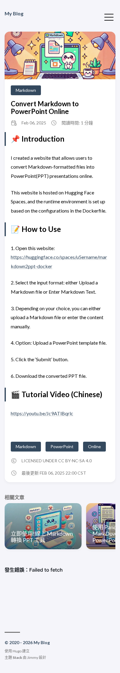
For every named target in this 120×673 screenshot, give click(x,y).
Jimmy (32, 657)
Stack (17, 657)
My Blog (14, 13)
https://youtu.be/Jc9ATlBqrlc (42, 413)
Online (94, 446)
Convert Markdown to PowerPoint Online (45, 107)
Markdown (26, 90)
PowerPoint (62, 446)
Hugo (17, 651)
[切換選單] (108, 16)
